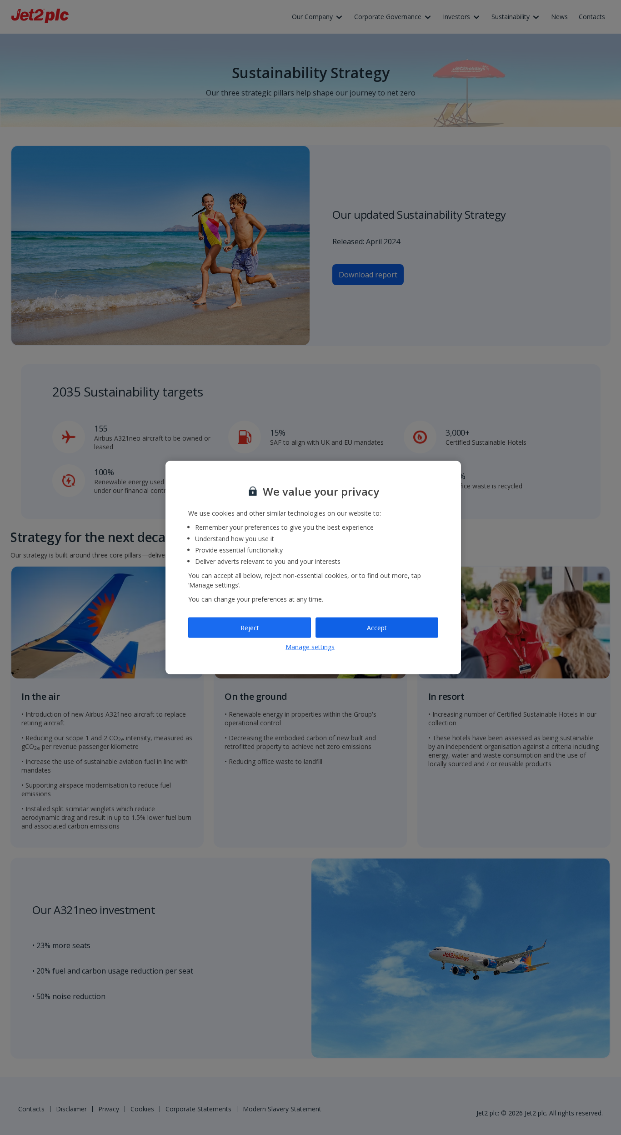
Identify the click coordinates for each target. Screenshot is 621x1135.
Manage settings (310, 647)
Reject (249, 627)
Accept (377, 627)
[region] (313, 567)
